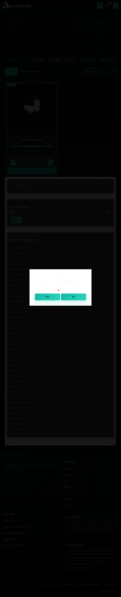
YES (47, 297)
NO (73, 297)
